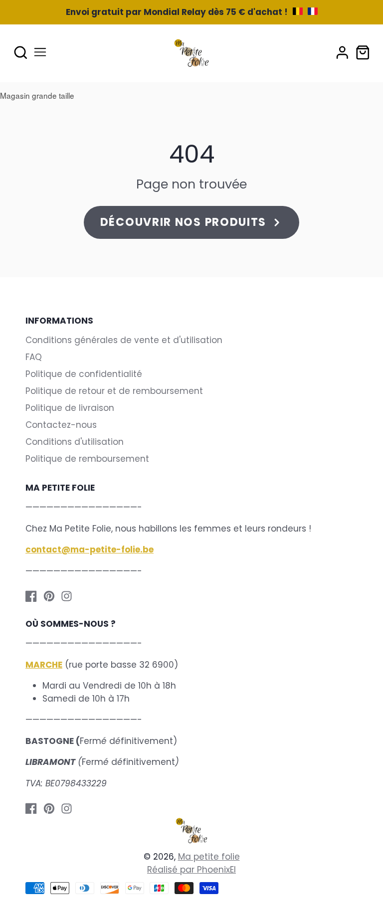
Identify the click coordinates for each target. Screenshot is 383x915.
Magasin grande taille (37, 95)
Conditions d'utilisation (74, 442)
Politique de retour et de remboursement (114, 391)
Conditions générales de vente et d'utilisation (123, 340)
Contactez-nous (61, 425)
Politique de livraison (69, 408)
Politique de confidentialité (83, 374)
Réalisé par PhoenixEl (191, 870)
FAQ (33, 357)
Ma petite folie (209, 857)
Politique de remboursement (87, 459)
